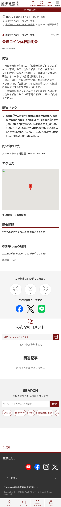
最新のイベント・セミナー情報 (30, 17)
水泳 (31, 412)
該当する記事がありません (30, 367)
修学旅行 (20, 412)
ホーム (9, 505)
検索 (54, 403)
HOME (9, 17)
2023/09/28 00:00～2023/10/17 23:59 (23, 253)
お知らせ (37, 505)
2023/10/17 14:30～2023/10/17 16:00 (23, 232)
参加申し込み (9, 260)
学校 (51, 505)
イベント (23, 505)
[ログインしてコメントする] (56, 337)
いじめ (7, 412)
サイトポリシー (11, 478)
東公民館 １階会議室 (14, 215)
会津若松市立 (45, 412)
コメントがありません (30, 344)
